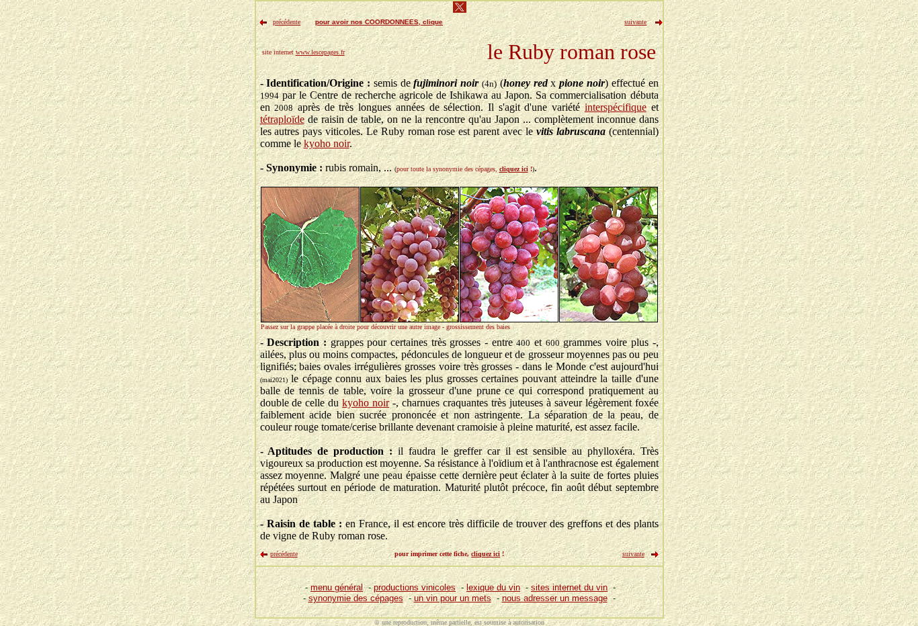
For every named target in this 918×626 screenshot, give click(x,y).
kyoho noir (326, 143)
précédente (284, 553)
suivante (633, 553)
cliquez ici (513, 169)
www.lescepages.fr (320, 52)
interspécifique (615, 107)
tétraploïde (282, 119)
